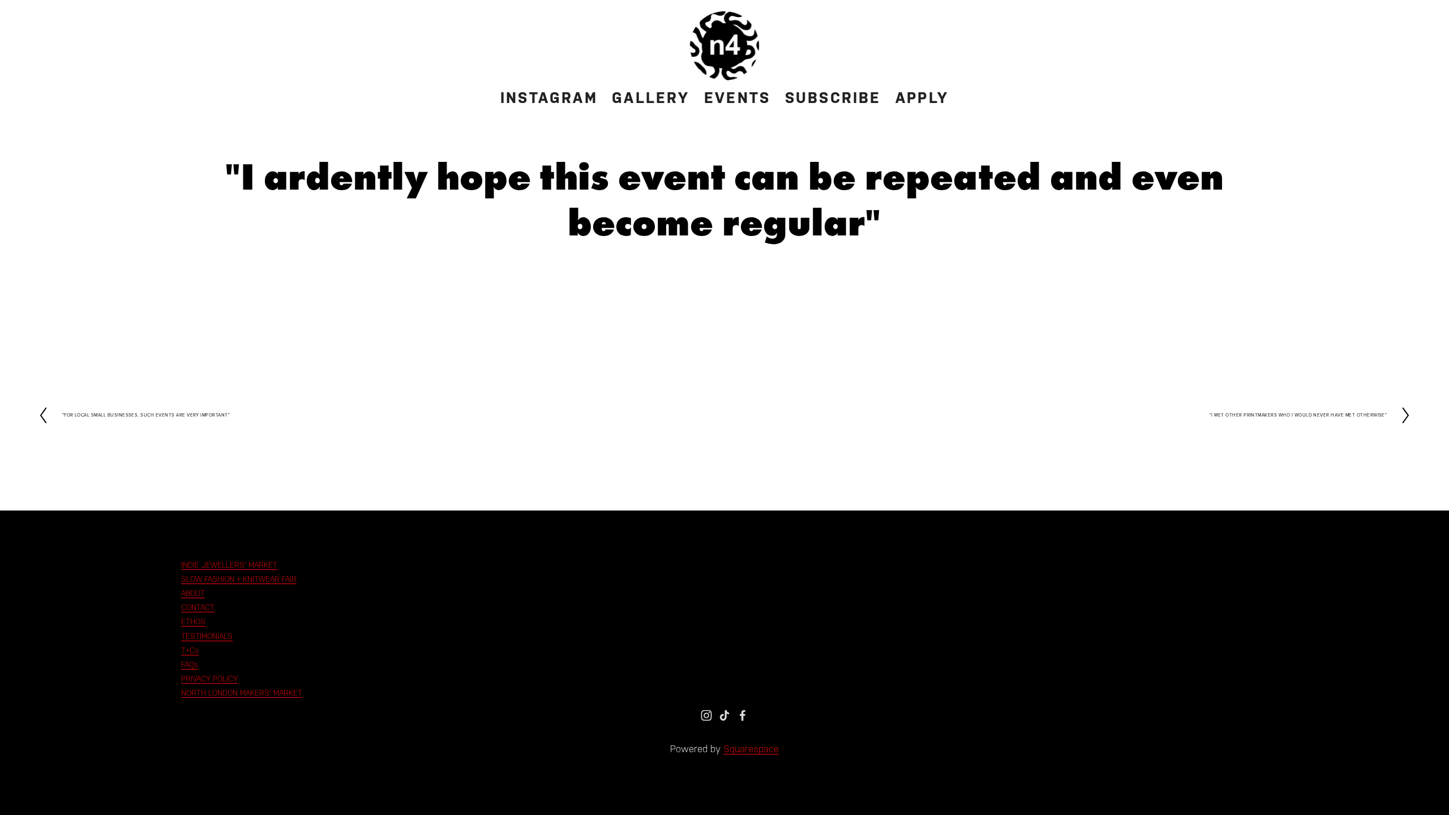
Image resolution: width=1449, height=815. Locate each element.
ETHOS (193, 621)
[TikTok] (724, 715)
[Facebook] (742, 715)
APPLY (922, 97)
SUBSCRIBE (833, 97)
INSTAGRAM (549, 97)
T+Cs (190, 650)
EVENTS (737, 97)
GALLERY (650, 97)
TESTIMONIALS (207, 636)
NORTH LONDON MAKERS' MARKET (241, 692)
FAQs (189, 664)
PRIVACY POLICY (209, 678)
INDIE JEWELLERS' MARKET (229, 564)
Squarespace (751, 748)
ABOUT (193, 593)
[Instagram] (706, 715)
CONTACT (198, 607)
